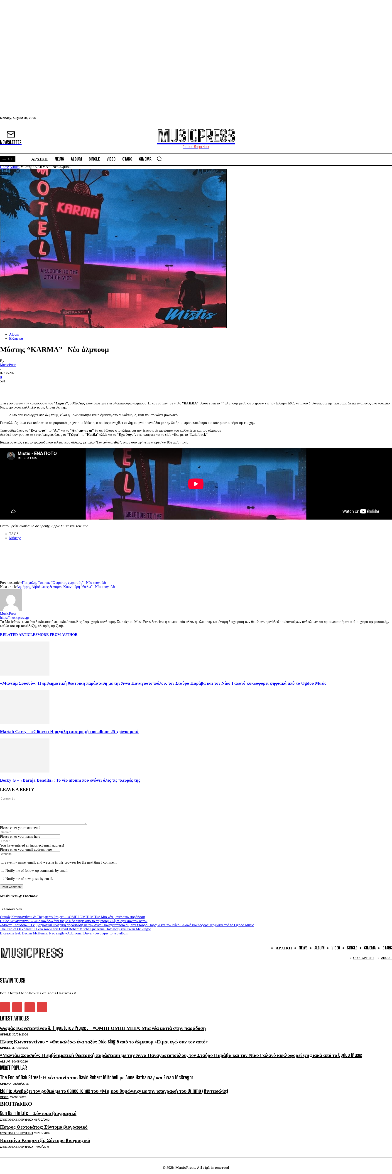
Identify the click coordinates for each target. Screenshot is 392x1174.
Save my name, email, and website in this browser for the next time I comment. (61, 862)
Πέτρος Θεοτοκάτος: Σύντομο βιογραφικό (44, 1127)
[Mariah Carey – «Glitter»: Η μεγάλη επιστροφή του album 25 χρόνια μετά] (24, 723)
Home (4, 167)
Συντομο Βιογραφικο (16, 1119)
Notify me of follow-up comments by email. (36, 870)
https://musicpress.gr (14, 617)
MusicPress (8, 365)
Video (4, 1097)
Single (5, 1034)
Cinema (5, 1083)
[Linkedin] (40, 388)
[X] (23, 388)
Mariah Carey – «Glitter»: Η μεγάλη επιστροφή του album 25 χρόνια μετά (69, 731)
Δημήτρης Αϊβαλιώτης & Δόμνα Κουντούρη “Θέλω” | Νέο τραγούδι (66, 587)
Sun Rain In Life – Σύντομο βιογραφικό (38, 1113)
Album (15, 167)
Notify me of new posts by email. (29, 879)
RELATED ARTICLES (18, 635)
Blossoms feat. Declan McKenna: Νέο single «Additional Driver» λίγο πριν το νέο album (64, 933)
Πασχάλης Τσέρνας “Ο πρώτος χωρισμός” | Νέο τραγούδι (64, 583)
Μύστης (15, 538)
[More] (56, 388)
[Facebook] (7, 388)
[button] (159, 158)
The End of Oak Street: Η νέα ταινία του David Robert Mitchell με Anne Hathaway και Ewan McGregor (75, 929)
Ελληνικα (16, 338)
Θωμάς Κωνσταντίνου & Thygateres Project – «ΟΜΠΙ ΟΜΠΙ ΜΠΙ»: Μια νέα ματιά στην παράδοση (72, 917)
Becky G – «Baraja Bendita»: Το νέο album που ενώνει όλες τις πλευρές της (70, 780)
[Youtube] (42, 1007)
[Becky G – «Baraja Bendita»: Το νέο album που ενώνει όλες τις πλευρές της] (24, 771)
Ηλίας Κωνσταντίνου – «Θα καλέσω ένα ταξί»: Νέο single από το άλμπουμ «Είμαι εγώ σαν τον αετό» (73, 921)
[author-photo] (11, 609)
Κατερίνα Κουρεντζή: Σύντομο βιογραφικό (45, 1140)
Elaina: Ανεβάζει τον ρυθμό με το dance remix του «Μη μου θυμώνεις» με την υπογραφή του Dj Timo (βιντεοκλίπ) (114, 1091)
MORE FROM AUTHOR (57, 635)
